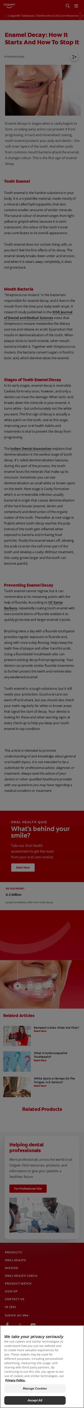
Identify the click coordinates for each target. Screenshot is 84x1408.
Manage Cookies (35, 1388)
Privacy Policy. (15, 1380)
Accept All (35, 1400)
